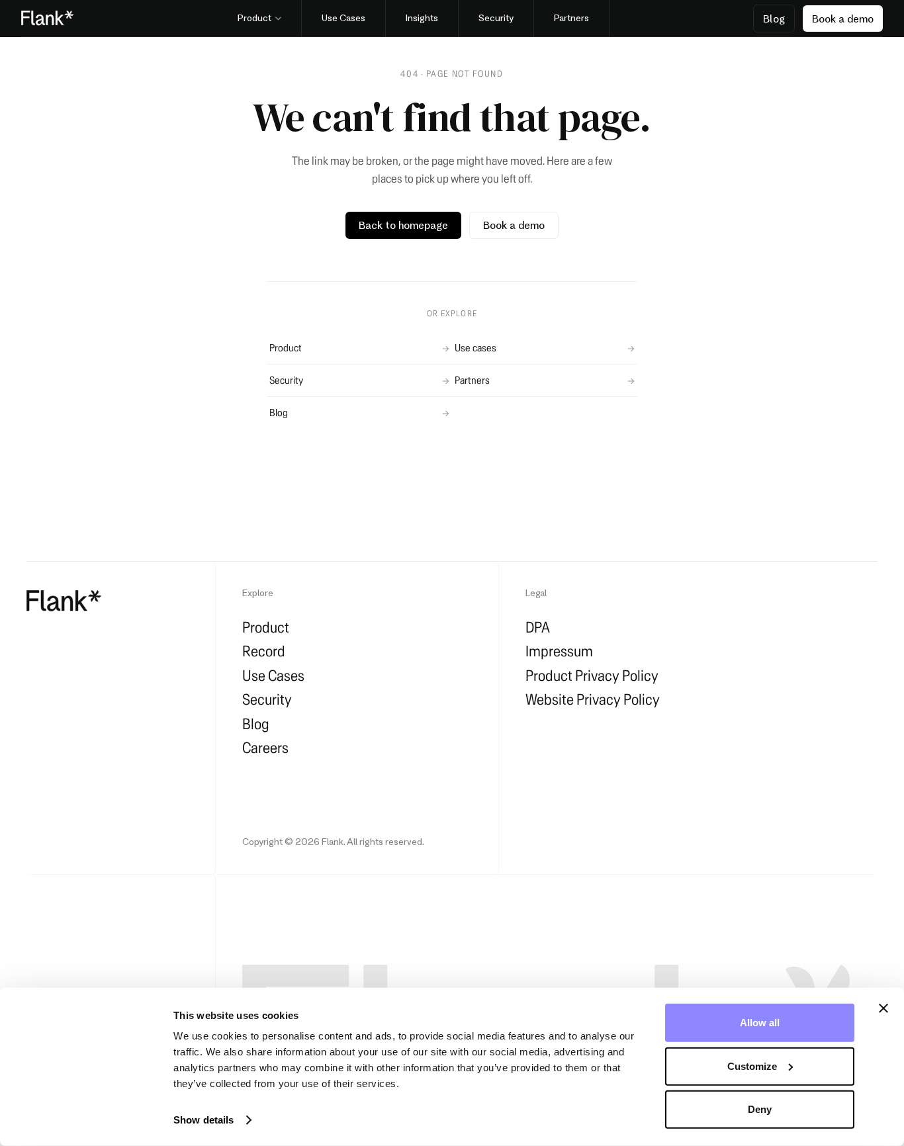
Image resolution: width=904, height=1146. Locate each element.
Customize (752, 1065)
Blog (278, 412)
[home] (64, 601)
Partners (472, 380)
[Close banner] (883, 1008)
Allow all (760, 1022)
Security (286, 380)
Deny (760, 1109)
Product (285, 347)
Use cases (475, 347)
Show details (203, 1119)
